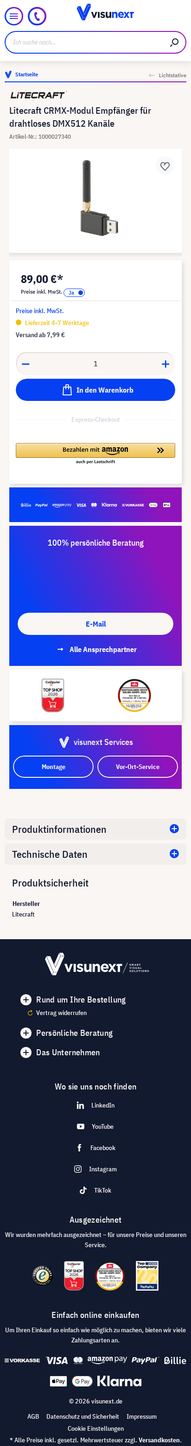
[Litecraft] (95, 95)
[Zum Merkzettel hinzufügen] (165, 165)
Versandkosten (159, 1440)
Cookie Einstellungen (96, 1428)
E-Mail (96, 623)
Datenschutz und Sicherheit (82, 1416)
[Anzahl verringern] (25, 363)
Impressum (142, 1416)
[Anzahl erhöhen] (166, 363)
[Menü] (14, 16)
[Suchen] (174, 42)
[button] (95, 454)
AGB (33, 1416)
